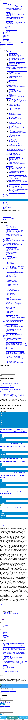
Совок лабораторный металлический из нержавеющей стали (12, 658)
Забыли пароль (6, 702)
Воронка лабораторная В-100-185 (10, 508)
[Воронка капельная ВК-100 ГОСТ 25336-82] (11, 429)
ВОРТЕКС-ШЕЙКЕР (14, 54)
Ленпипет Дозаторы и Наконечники (15, 17)
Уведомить (3, 441)
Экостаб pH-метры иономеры (16, 186)
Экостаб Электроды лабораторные (17, 193)
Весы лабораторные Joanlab (15, 76)
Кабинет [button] (5, 27)
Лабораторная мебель (11, 13)
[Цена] (14, 418)
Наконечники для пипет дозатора (17, 62)
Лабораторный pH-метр (14, 69)
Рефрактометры (12, 134)
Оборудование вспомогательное (16, 171)
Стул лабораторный (13, 90)
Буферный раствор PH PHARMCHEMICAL (16, 9)
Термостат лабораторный (15, 143)
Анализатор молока (13, 110)
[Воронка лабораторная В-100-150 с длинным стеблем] (13, 489)
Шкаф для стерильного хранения (17, 86)
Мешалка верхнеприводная (15, 60)
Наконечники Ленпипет (14, 153)
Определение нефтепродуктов (16, 131)
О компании (6, 35)
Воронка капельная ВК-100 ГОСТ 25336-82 (13, 432)
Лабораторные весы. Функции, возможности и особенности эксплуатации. (11, 386)
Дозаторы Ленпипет (14, 152)
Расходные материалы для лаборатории (15, 22)
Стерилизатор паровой (14, 162)
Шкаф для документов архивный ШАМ (15, 266)
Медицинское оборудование (13, 18)
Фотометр (11, 144)
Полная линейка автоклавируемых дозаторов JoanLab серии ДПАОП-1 (14, 644)
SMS (1, 702)
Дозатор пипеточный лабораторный (17, 56)
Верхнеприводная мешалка (15, 118)
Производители (9, 21)
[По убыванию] (14, 422)
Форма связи (6, 637)
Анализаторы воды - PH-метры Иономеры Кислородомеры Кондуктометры (16, 7)
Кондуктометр (12, 126)
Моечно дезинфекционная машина (17, 160)
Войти (2, 704)
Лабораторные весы (13, 77)
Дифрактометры (13, 121)
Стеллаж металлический (15, 87)
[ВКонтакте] (0, 620)
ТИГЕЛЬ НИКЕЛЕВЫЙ (15, 168)
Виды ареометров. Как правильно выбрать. (10, 391)
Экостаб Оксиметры (14, 191)
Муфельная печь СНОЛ (14, 130)
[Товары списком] (14, 425)
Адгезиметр (11, 82)
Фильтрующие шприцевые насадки (17, 175)
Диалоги (8, 31)
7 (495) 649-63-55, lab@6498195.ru (16, 42)
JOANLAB (8, 4)
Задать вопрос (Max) (13, 717)
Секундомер (12, 136)
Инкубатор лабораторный (15, 123)
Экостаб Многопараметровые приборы (18, 189)
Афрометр (11, 113)
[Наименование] (14, 415)
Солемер (11, 137)
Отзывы (5, 37)
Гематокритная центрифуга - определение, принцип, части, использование (13, 670)
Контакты (5, 33)
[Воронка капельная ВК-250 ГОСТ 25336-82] (11, 443)
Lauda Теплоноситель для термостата (18, 182)
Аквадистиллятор (13, 107)
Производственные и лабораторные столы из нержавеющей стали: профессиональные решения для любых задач (15, 655)
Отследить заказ (10, 28)
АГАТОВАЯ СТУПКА (11, 5)
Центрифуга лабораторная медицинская (15, 317)
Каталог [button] (5, 3)
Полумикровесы (13, 80)
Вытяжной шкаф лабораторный (16, 158)
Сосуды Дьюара (12, 139)
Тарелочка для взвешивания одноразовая (16, 343)
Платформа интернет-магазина (9, 719)
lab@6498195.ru (4, 42)
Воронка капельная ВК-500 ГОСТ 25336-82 (13, 461)
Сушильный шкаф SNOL (12, 23)
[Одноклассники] (2, 620)
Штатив (10, 64)
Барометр (11, 116)
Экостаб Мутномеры (14, 190)
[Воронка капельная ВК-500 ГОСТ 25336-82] (11, 458)
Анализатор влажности (14, 73)
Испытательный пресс (14, 83)
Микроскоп (11, 128)
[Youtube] (3, 620)
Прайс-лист (6, 39)
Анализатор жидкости (14, 109)
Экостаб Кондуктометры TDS (16, 187)
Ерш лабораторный (13, 122)
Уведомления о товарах (11, 30)
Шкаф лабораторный (14, 95)
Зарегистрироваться (5, 706)
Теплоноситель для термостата (13, 24)
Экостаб (8, 26)
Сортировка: (3, 411)
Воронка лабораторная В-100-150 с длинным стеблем (11, 492)
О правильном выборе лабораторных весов (10, 389)
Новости (5, 36)
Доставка (5, 32)
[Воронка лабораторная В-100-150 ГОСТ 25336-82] (12, 472)
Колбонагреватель (13, 125)
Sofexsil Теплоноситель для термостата (18, 184)
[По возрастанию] (14, 420)
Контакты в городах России (10, 667)
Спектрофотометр (13, 141)
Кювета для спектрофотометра (16, 127)
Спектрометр (12, 140)
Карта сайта (6, 40)
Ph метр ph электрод (14, 104)
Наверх (2, 604)
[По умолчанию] (14, 413)
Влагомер (11, 119)
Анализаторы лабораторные (15, 112)
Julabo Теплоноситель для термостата (18, 181)
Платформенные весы (14, 78)
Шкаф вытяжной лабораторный (16, 91)
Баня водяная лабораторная (15, 114)
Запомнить (4, 701)
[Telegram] (1, 620)
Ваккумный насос (13, 53)
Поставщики (9, 19)
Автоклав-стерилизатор (14, 105)
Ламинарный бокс (13, 159)
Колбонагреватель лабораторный (17, 58)
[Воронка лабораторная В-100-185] (9, 505)
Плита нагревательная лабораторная (17, 132)
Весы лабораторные (11, 10)
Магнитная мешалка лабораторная (17, 59)
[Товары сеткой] (14, 427)
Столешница (12, 89)
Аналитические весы (14, 74)
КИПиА (8, 12)
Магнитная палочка (13, 169)
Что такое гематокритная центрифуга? (9, 383)
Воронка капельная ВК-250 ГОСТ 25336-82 (13, 446)
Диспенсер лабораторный (15, 55)
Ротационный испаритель (15, 135)
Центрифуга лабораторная (15, 63)
